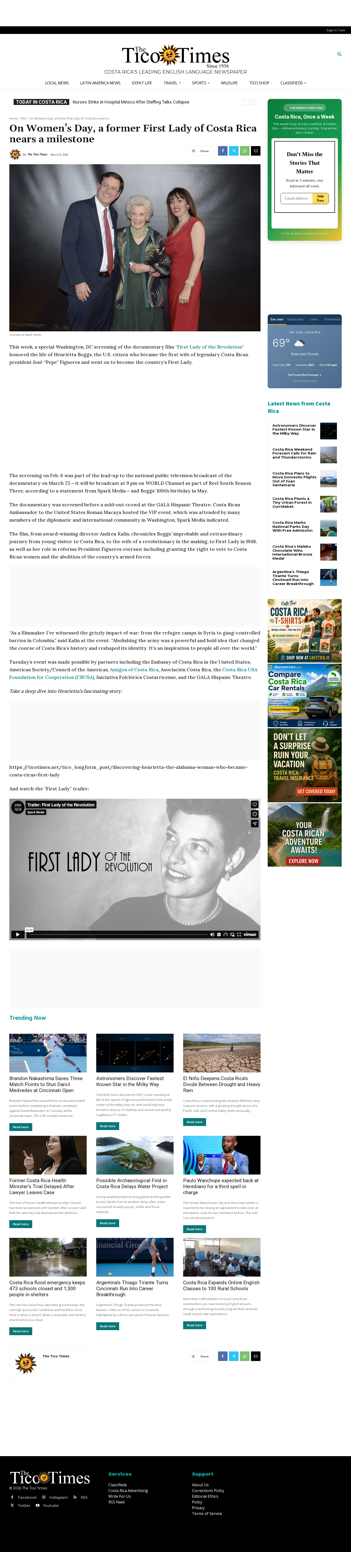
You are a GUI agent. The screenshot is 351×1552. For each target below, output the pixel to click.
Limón (314, 319)
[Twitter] (234, 151)
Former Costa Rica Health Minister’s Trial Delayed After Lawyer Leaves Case (41, 1186)
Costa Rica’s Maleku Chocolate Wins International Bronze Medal (292, 552)
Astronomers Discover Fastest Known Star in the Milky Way (130, 1081)
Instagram (58, 1497)
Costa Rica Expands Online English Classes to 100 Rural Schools (133, 101)
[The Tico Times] (16, 154)
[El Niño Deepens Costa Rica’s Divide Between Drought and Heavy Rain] (222, 1053)
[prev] (246, 102)
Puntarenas (332, 319)
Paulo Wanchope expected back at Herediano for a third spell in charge (221, 1186)
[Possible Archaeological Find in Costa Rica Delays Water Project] (135, 1155)
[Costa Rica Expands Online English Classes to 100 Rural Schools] (222, 1257)
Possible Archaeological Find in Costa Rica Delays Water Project (132, 1183)
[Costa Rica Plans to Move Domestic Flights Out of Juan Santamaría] (328, 478)
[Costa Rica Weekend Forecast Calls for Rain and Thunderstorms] (328, 455)
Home (13, 118)
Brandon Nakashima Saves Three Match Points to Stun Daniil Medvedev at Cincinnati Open (46, 1084)
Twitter (24, 1505)
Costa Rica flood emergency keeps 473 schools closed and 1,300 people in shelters (47, 1288)
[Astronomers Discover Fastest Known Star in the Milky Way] (135, 1053)
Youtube (51, 1505)
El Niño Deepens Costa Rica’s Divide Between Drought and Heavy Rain (221, 1084)
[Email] (256, 151)
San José (277, 319)
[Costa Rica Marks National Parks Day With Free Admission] (328, 528)
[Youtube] (37, 1505)
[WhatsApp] (245, 151)
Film (23, 118)
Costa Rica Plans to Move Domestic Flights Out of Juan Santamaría (294, 479)
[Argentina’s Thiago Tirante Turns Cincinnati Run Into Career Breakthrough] (135, 1257)
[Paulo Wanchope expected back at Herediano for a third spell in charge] (222, 1155)
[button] (339, 54)
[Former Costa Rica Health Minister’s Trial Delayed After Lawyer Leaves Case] (48, 1155)
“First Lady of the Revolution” (209, 347)
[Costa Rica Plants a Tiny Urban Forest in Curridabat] (328, 504)
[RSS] (75, 1497)
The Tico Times (37, 154)
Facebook (27, 1497)
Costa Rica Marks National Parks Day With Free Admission (292, 526)
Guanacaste (295, 319)
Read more (21, 1127)
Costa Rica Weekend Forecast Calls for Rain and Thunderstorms (294, 453)
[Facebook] (223, 151)
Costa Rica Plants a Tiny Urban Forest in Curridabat (292, 502)
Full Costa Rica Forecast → (305, 375)
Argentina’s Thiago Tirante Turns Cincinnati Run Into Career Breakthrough (132, 1288)
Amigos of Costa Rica (134, 669)
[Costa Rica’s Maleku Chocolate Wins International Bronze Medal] (328, 552)
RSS (84, 1497)
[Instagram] (44, 1497)
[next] (253, 102)
